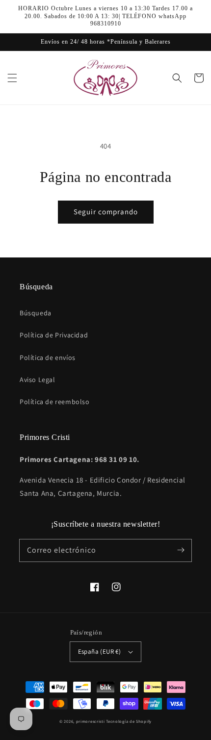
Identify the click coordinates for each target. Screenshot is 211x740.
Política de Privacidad (54, 335)
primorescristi (90, 721)
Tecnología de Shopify (129, 721)
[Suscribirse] (180, 550)
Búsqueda (36, 312)
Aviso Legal (37, 379)
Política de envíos (48, 357)
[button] (12, 78)
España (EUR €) (99, 651)
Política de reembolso (55, 401)
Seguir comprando (106, 211)
